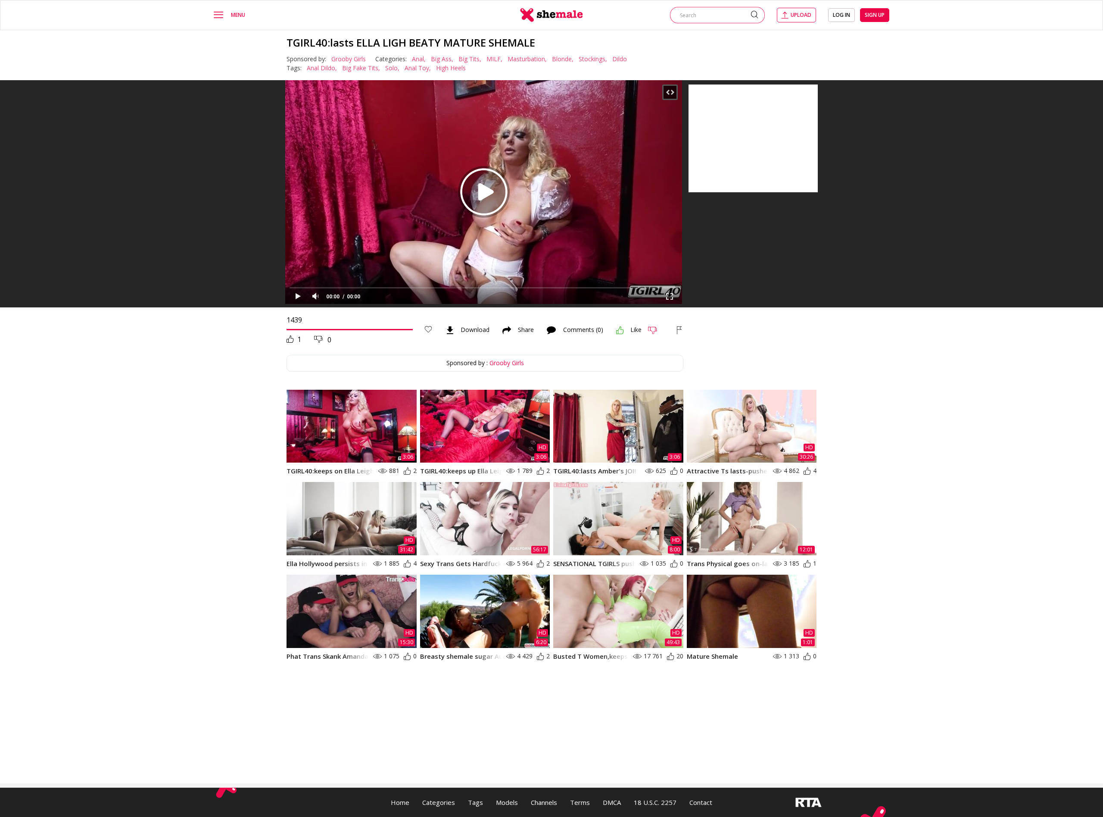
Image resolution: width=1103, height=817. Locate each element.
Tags (475, 802)
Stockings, (593, 59)
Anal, (419, 59)
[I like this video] (620, 330)
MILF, (494, 59)
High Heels (451, 68)
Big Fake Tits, (361, 68)
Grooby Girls (348, 59)
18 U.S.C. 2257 (655, 802)
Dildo (619, 59)
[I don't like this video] (656, 330)
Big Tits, (469, 59)
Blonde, (562, 59)
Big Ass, (442, 59)
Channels (544, 802)
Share (526, 330)
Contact (700, 802)
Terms (580, 802)
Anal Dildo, (322, 68)
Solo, (392, 68)
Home (400, 802)
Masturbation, (527, 59)
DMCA (612, 802)
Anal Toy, (418, 68)
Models (507, 802)
